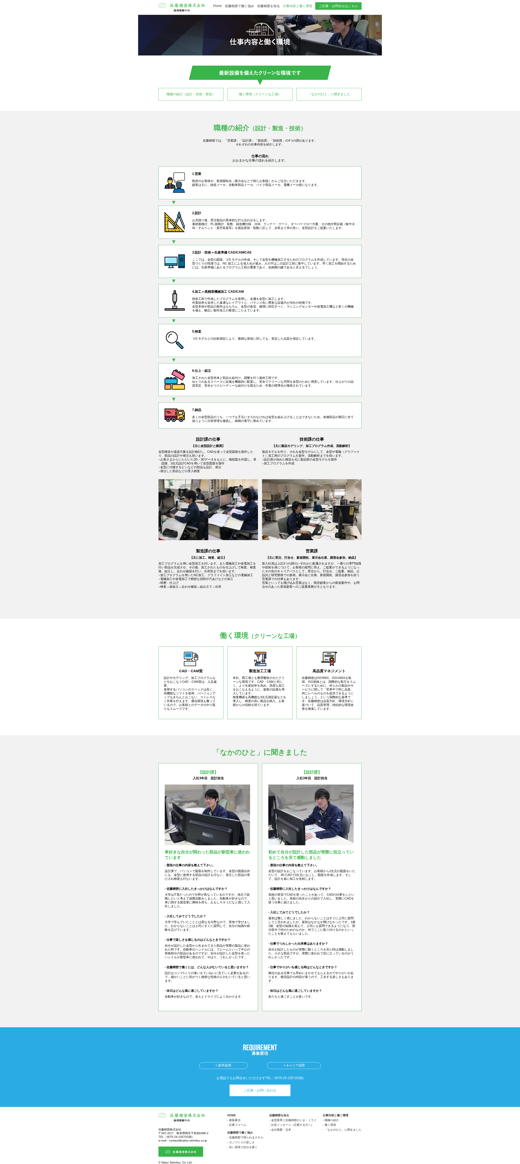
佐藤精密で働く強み (239, 6)
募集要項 (234, 1120)
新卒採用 (224, 1065)
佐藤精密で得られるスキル (246, 1137)
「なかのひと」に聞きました (329, 94)
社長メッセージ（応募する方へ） (292, 1124)
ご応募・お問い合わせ (260, 1090)
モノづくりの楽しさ (242, 1142)
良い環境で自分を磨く (243, 1147)
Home (217, 6)
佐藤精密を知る (268, 6)
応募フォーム (237, 1124)
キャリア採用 (295, 1065)
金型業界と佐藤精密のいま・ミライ (294, 1120)
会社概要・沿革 (281, 1129)
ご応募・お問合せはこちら (338, 6)
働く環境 (330, 1124)
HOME (231, 1115)
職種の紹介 (332, 1120)
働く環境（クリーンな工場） (260, 94)
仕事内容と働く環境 (297, 6)
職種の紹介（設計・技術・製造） (191, 94)
